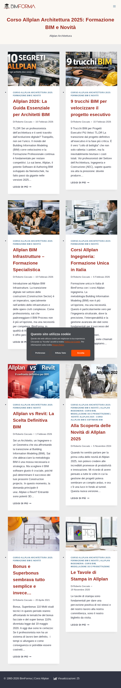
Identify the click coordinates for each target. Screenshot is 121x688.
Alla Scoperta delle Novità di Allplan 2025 (91, 432)
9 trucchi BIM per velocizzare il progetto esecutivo (90, 108)
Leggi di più (22, 187)
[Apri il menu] (114, 6)
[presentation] (33, 69)
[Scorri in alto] (113, 679)
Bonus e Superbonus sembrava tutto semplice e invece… (29, 579)
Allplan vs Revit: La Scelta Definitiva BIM (33, 420)
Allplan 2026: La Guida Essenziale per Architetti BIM (31, 108)
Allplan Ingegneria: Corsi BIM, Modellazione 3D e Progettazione (90, 411)
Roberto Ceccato (23, 122)
